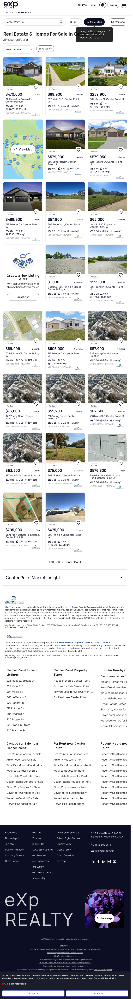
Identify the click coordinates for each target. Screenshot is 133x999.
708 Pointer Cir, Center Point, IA (22, 355)
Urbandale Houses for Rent (70, 776)
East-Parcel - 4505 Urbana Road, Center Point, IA (105, 477)
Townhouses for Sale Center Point (74, 691)
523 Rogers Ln (15, 703)
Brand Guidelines (65, 855)
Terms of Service (90, 949)
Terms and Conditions (68, 832)
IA (59, 562)
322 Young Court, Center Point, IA (20, 417)
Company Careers (14, 855)
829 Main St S (15, 686)
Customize (97, 993)
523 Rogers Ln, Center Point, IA (106, 163)
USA (51, 562)
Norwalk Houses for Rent (69, 804)
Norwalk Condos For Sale (21, 804)
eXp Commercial (40, 861)
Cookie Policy (64, 850)
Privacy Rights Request (69, 838)
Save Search (45, 48)
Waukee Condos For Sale (21, 770)
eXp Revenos (39, 855)
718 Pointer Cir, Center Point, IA (22, 226)
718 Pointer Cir (15, 708)
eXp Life (36, 832)
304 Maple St (14, 691)
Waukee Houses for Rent (69, 770)
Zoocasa (36, 838)
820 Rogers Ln (15, 719)
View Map (25, 149)
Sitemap (61, 861)
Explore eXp (11, 832)
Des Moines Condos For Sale (23, 754)
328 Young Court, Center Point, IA (104, 355)
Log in (113, 5)
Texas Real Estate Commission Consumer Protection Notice (65, 966)
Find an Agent (12, 838)
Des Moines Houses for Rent (71, 754)
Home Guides (12, 861)
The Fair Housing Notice (103, 969)
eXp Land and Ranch (42, 872)
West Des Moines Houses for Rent (74, 765)
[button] (65, 577)
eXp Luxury (38, 867)
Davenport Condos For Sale (23, 793)
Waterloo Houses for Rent (69, 798)
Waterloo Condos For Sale (22, 798)
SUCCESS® (38, 844)
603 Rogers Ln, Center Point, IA (64, 226)
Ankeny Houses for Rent (69, 759)
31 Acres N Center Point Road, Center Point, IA (23, 536)
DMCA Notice (65, 946)
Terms (96, 978)
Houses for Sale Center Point (72, 680)
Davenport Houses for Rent (70, 793)
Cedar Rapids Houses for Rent (72, 781)
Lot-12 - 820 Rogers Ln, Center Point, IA (103, 226)
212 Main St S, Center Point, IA (23, 475)
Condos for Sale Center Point (72, 686)
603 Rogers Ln (15, 714)
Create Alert (23, 296)
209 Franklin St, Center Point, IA (64, 536)
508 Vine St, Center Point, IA (64, 475)
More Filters (96, 21)
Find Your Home (87, 5)
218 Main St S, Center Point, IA (107, 416)
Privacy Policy (64, 844)
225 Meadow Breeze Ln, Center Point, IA (19, 100)
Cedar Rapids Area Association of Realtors (95, 606)
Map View (120, 21)
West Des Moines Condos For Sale (26, 765)
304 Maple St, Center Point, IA (107, 99)
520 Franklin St (15, 730)
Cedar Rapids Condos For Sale (24, 781)
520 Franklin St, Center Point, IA (107, 288)
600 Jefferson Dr (17, 697)
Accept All (33, 993)
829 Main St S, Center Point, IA (64, 100)
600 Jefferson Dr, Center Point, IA (62, 163)
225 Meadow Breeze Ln (20, 680)
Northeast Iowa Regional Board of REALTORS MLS (83, 642)
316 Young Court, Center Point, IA (62, 417)
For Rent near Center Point (70, 697)
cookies (12, 975)
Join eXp (9, 844)
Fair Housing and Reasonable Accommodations (65, 952)
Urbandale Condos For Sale (23, 776)
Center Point (73, 562)
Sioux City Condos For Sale (23, 787)
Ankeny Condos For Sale (21, 759)
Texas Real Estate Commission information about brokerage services (65, 963)
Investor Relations (14, 850)
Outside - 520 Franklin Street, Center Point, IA (65, 288)
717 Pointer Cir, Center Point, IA (64, 355)
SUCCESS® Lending (42, 850)
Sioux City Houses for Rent (70, 787)
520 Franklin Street (18, 725)
